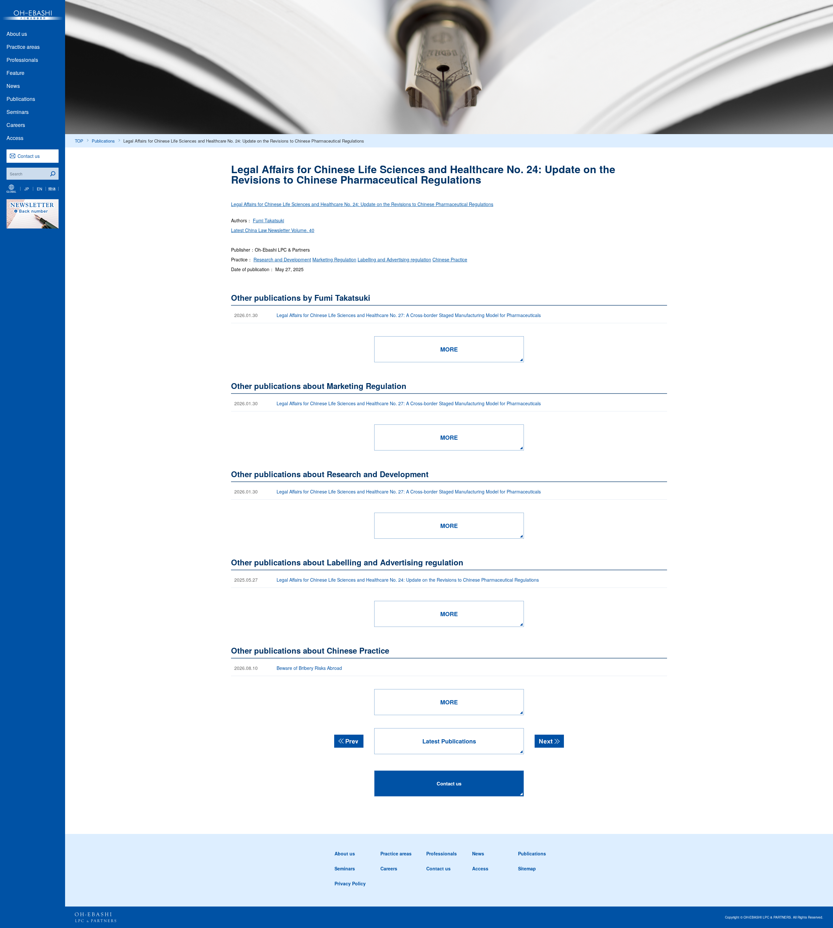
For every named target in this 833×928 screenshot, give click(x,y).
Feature (15, 72)
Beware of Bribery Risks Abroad (309, 668)
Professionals (22, 59)
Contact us (29, 156)
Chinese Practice (449, 259)
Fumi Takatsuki (268, 220)
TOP (79, 141)
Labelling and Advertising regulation (394, 259)
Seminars (18, 112)
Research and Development (282, 259)
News (13, 86)
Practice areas (23, 46)
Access (15, 138)
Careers (16, 125)
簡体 (52, 188)
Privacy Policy (350, 883)
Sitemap (527, 868)
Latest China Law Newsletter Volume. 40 (272, 230)
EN (39, 188)
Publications (21, 99)
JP (26, 188)
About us (17, 33)
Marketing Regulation (334, 259)
